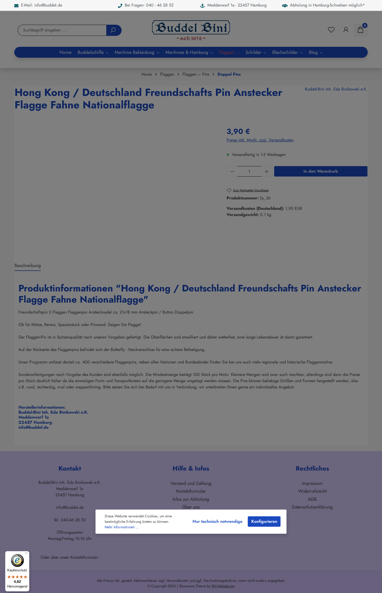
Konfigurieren (264, 521)
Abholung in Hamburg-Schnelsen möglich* (326, 5)
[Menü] (26, 554)
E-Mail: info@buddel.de (40, 5)
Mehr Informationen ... (122, 527)
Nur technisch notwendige (217, 521)
